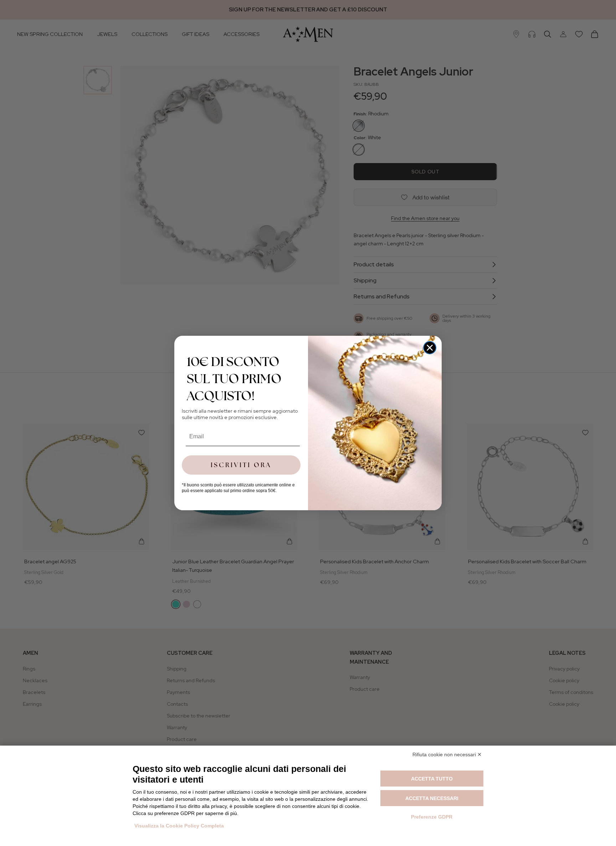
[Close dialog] (429, 347)
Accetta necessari (431, 798)
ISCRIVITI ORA (241, 465)
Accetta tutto (432, 779)
